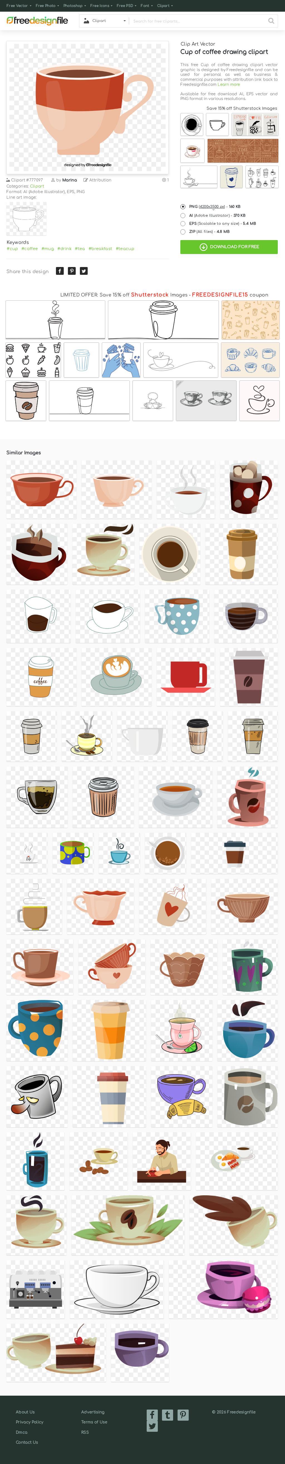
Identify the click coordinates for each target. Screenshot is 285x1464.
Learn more (229, 85)
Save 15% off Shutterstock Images (242, 108)
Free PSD (125, 6)
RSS (85, 1432)
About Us (25, 1412)
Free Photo (46, 6)
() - (215, 207)
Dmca (21, 1432)
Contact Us (27, 1442)
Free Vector (17, 6)
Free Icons (99, 6)
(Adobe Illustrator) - (217, 216)
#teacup (125, 248)
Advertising (93, 1412)
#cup (12, 248)
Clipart (163, 6)
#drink (64, 248)
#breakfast (100, 248)
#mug (47, 248)
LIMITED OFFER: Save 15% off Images (124, 295)
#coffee (29, 248)
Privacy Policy (29, 1422)
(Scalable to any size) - (222, 224)
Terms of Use (94, 1422)
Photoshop (73, 6)
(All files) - (209, 232)
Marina (69, 180)
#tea (80, 248)
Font (145, 6)
